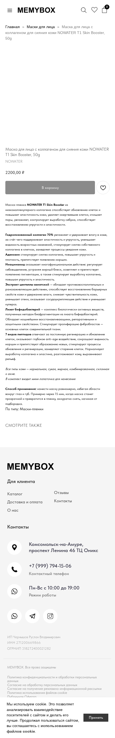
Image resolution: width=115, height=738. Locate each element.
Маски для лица (41, 27)
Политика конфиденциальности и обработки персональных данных (52, 679)
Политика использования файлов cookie (37, 692)
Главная (12, 27)
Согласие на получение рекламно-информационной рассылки (54, 688)
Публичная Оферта (21, 696)
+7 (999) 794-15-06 (50, 566)
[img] (14, 616)
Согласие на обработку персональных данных (42, 685)
